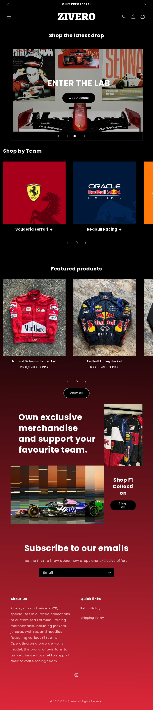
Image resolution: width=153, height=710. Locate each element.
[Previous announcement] (8, 4)
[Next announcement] (145, 4)
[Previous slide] (58, 136)
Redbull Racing (102, 229)
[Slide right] (85, 243)
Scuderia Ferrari (31, 229)
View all (76, 393)
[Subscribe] (109, 573)
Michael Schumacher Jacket (34, 361)
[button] (8, 16)
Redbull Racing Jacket (104, 361)
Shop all (123, 505)
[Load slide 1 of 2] (68, 136)
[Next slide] (84, 136)
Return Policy (90, 608)
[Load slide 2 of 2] (75, 136)
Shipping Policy (92, 618)
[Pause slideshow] (94, 136)
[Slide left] (67, 243)
